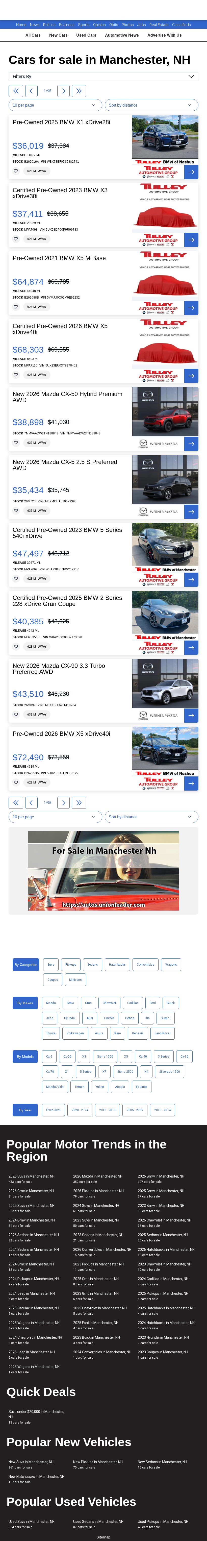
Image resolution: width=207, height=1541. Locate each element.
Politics (49, 24)
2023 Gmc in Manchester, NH (96, 1296)
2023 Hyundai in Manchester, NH (163, 1340)
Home (21, 24)
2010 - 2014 (162, 1110)
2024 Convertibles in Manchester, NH (102, 1354)
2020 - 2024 (80, 1110)
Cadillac (133, 1003)
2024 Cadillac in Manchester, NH (163, 1281)
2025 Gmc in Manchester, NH (96, 1281)
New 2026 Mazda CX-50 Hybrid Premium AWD (67, 397)
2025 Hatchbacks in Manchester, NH (166, 1310)
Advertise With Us (164, 35)
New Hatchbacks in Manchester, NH (36, 1479)
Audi (90, 1018)
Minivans (75, 980)
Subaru (165, 1018)
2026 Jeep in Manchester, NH (32, 1354)
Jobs (142, 24)
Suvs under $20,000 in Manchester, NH (36, 1417)
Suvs (50, 964)
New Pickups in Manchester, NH (98, 1464)
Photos (128, 24)
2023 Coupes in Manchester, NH (163, 1354)
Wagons (171, 964)
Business (67, 24)
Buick (171, 1003)
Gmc (88, 1003)
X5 (126, 1056)
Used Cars (86, 35)
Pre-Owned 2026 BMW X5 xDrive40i (61, 734)
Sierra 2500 (125, 1071)
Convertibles (145, 964)
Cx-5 (49, 1056)
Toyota (51, 1033)
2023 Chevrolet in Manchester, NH (164, 1266)
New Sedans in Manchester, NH (162, 1464)
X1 (67, 1071)
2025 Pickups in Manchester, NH (163, 1296)
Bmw (70, 1003)
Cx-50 (67, 1056)
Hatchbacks (117, 964)
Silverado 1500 (169, 1071)
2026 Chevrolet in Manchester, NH (164, 1223)
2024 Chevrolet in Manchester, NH (35, 1340)
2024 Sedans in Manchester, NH (34, 1252)
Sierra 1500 (105, 1056)
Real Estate (159, 24)
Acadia (120, 1087)
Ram (117, 1033)
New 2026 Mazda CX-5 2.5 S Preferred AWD (65, 465)
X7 (104, 1071)
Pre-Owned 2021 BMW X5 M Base (59, 258)
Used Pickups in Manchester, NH (163, 1524)
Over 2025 (53, 1110)
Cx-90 (143, 1056)
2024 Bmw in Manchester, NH (32, 1223)
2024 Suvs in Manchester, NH (96, 1208)
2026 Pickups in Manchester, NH (98, 1193)
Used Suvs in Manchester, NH (32, 1524)
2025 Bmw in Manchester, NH (161, 1193)
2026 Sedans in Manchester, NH (34, 1237)
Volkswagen (75, 1033)
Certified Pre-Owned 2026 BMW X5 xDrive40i (60, 329)
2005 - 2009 (135, 1110)
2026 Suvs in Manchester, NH (32, 1179)
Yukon (99, 1087)
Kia (147, 1018)
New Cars (58, 35)
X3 (84, 1056)
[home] (104, 10)
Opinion (100, 24)
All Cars (33, 35)
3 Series (163, 1056)
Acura (99, 1033)
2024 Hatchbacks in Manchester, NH (166, 1325)
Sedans (92, 964)
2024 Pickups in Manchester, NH (34, 1281)
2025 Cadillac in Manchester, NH (34, 1310)
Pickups (70, 964)
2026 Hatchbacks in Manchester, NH (166, 1252)
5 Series (85, 1071)
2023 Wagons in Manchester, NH (34, 1369)
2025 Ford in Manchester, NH (95, 1325)
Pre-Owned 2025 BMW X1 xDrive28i (61, 122)
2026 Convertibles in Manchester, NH (102, 1252)
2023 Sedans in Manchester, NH (98, 1237)
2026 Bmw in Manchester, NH (161, 1179)
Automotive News (122, 35)
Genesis (138, 1033)
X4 (146, 1071)
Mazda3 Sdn (55, 1087)
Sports (84, 24)
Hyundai (69, 1018)
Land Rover (162, 1033)
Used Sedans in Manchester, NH (98, 1524)
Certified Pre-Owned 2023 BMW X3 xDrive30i (60, 193)
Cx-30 (184, 1056)
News (35, 24)
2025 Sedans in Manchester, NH (163, 1237)
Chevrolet (109, 1003)
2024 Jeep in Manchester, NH (32, 1296)
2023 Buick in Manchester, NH (96, 1340)
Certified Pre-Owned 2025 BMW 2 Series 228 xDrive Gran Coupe (67, 601)
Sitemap (103, 1537)
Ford (153, 1003)
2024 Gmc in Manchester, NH (31, 1266)
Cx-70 (50, 1071)
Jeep (49, 1018)
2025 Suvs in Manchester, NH (32, 1208)
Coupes (52, 980)
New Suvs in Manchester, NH (31, 1464)
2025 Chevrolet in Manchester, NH (100, 1310)
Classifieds (181, 24)
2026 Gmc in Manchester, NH (31, 1193)
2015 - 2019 (107, 1110)
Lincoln (109, 1018)
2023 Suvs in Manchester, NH (96, 1223)
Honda (129, 1018)
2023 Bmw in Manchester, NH (161, 1208)
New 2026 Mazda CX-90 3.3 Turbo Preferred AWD (59, 669)
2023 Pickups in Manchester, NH (98, 1266)
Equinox (141, 1087)
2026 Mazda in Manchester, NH (97, 1179)
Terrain (79, 1087)
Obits (114, 24)
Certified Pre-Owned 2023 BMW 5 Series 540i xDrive (67, 533)
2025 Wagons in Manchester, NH (34, 1325)
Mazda (51, 1003)
